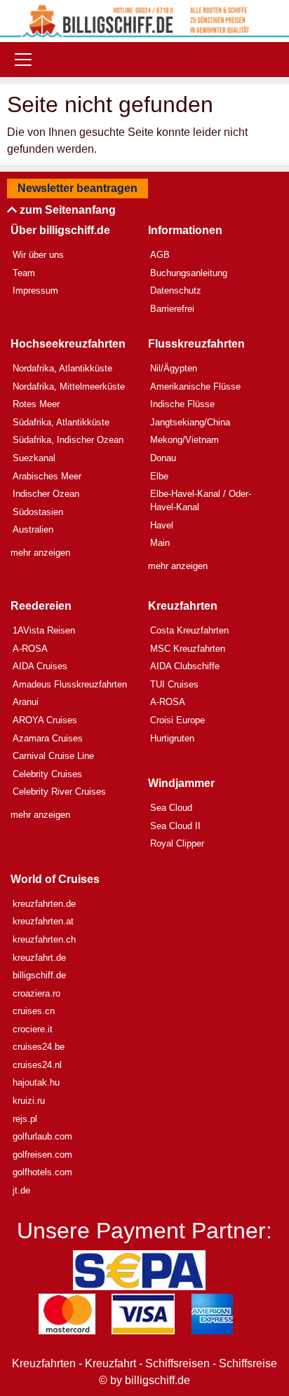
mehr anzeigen (40, 552)
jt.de (21, 1190)
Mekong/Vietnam (184, 439)
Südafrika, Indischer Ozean (68, 439)
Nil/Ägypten (173, 368)
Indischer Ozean (46, 493)
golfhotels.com (42, 1172)
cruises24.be (39, 1046)
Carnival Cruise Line (53, 756)
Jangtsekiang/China (190, 422)
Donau (163, 458)
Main (160, 543)
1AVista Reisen (44, 630)
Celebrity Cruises (47, 774)
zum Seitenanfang (66, 210)
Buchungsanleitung (188, 273)
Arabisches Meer (47, 476)
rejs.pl (25, 1119)
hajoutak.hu (36, 1082)
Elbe (159, 476)
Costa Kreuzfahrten (189, 630)
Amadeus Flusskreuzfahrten (70, 684)
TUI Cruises (174, 684)
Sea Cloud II (175, 826)
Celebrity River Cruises (59, 791)
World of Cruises (55, 879)
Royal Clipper (177, 843)
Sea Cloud (171, 807)
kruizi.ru (29, 1100)
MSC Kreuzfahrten (187, 648)
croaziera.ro (36, 993)
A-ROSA (30, 648)
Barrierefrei (172, 308)
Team (24, 273)
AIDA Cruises (40, 666)
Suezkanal (34, 458)
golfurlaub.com (42, 1136)
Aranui (26, 702)
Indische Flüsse (182, 404)
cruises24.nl (37, 1065)
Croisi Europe (177, 720)
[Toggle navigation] (23, 60)
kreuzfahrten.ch (44, 939)
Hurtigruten (172, 738)
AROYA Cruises (45, 720)
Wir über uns (38, 254)
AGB (160, 254)
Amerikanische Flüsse (195, 386)
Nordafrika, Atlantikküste (62, 368)
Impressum (35, 290)
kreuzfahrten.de (44, 903)
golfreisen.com (42, 1154)
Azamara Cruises (48, 738)
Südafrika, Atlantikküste (61, 422)
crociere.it (33, 1029)
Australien (33, 529)
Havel (161, 525)
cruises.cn (34, 1011)
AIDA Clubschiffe (185, 666)
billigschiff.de (39, 975)
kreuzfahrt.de (39, 957)
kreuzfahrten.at (43, 921)
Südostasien (38, 512)
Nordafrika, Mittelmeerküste (69, 386)
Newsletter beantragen (77, 188)
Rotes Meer (36, 404)
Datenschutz (175, 290)
